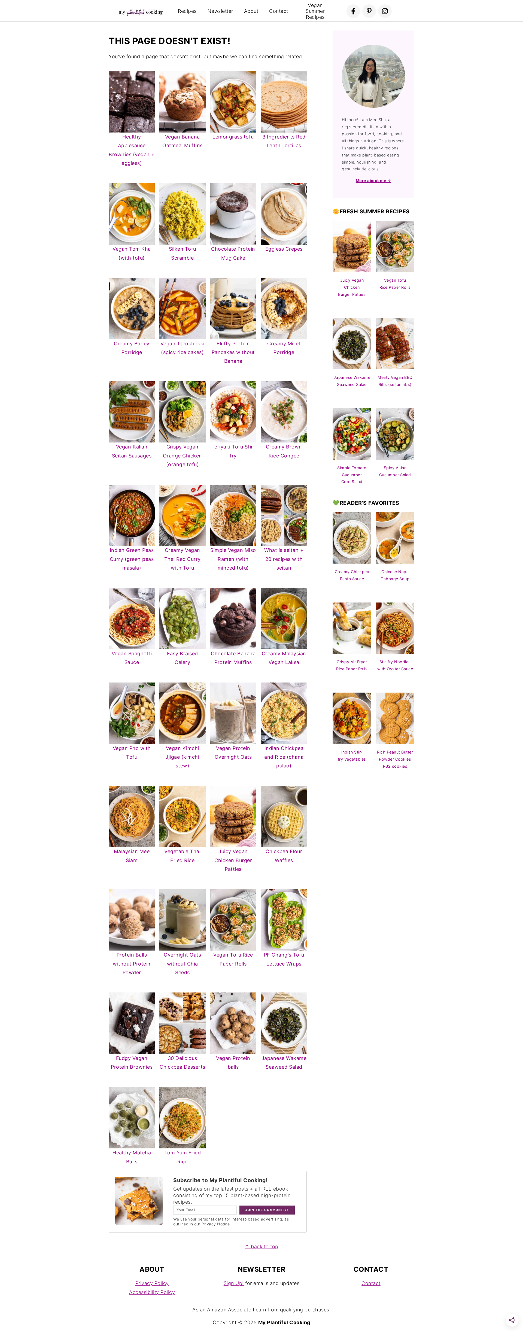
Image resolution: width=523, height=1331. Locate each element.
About (251, 11)
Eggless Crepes (284, 249)
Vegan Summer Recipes (315, 11)
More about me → (373, 180)
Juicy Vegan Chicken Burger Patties (233, 860)
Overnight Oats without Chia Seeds (182, 963)
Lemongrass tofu (233, 137)
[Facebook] (353, 11)
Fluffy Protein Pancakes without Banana (233, 352)
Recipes (187, 11)
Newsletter (220, 11)
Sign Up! (234, 1283)
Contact (278, 11)
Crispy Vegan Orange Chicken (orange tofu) (182, 455)
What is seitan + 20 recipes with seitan (283, 559)
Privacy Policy (152, 1283)
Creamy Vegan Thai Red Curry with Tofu (182, 559)
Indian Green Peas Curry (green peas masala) (132, 559)
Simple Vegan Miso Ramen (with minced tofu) (233, 559)
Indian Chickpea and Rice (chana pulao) (284, 757)
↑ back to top (261, 1246)
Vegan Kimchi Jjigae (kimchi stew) (182, 757)
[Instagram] (385, 11)
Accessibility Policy (152, 1292)
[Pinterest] (369, 11)
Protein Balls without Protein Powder (132, 963)
